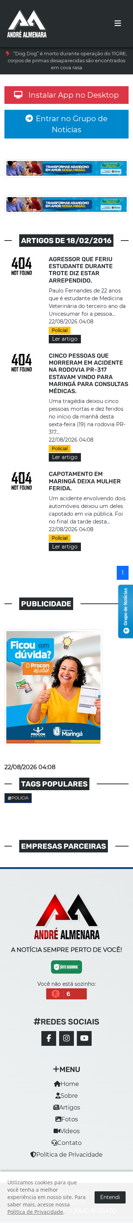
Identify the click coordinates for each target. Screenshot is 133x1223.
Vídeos (70, 1131)
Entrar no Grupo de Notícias (72, 124)
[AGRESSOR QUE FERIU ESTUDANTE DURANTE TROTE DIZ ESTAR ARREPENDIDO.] (22, 266)
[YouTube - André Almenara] (84, 1038)
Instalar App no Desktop (73, 95)
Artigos (69, 1107)
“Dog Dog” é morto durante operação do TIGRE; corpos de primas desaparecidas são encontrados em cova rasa (67, 60)
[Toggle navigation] (118, 24)
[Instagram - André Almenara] (66, 1038)
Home (70, 1083)
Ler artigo (65, 339)
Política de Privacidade (69, 1154)
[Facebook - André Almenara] (48, 1038)
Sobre (69, 1095)
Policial (60, 330)
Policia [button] (19, 797)
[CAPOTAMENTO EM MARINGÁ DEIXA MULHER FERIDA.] (22, 481)
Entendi (110, 1197)
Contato (69, 1142)
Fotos (69, 1119)
